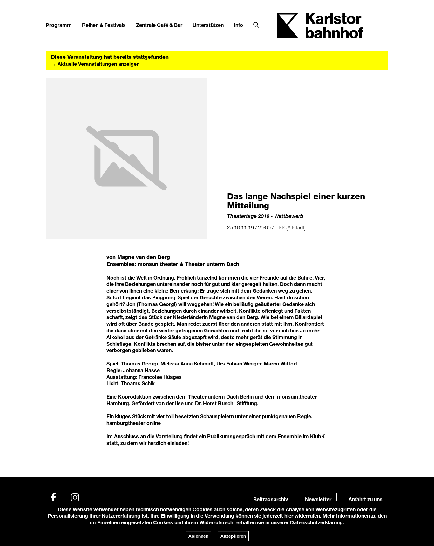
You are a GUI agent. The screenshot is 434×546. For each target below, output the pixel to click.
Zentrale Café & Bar (159, 25)
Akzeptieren (233, 536)
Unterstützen (208, 25)
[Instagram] (75, 497)
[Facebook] (53, 497)
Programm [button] (59, 25)
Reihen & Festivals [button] (104, 25)
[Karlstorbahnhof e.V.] (320, 25)
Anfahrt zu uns (366, 499)
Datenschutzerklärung (316, 522)
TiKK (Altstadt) (290, 227)
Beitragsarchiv (270, 499)
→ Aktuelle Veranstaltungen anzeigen (95, 64)
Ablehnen (198, 536)
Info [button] (238, 25)
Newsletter (318, 499)
